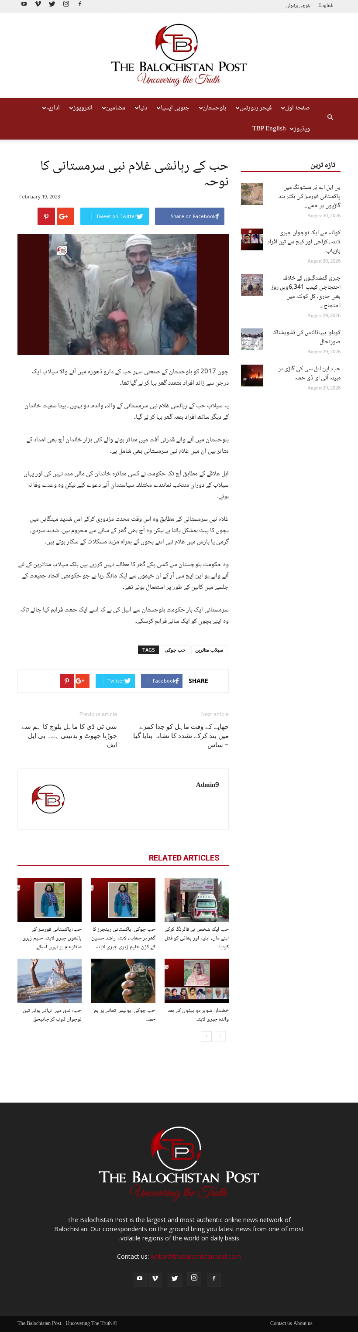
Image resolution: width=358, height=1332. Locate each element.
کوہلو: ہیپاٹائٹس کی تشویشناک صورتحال (306, 337)
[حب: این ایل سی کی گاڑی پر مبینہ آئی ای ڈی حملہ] (252, 375)
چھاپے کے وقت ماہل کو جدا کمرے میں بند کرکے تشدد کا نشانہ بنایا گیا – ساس (181, 736)
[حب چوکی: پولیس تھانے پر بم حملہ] (123, 981)
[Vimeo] (38, 6)
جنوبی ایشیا (175, 108)
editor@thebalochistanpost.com (196, 1256)
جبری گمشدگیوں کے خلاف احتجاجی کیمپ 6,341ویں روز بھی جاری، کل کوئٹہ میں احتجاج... (306, 292)
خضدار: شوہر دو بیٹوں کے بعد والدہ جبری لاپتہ (198, 1015)
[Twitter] (52, 6)
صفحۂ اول (297, 108)
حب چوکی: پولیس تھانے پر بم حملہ (124, 1015)
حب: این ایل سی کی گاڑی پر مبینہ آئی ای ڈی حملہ (310, 373)
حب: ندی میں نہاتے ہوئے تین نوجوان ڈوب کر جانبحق (52, 1015)
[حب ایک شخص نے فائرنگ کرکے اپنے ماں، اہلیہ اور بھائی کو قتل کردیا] (197, 900)
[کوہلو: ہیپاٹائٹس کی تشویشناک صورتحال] (252, 339)
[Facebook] (79, 6)
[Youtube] (24, 6)
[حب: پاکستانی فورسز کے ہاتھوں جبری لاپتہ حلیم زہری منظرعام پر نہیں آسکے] (49, 900)
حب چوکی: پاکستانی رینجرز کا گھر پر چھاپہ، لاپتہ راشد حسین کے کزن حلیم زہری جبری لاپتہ (123, 938)
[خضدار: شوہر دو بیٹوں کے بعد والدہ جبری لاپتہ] (197, 981)
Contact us (281, 1324)
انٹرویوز (83, 108)
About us (303, 1324)
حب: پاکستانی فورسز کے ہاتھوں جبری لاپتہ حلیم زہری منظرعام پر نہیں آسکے (52, 938)
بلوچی (304, 6)
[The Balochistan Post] (179, 55)
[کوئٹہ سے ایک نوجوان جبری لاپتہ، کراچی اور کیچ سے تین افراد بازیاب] (252, 239)
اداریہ (53, 108)
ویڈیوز (302, 129)
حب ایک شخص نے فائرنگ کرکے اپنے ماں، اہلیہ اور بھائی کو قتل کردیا (197, 938)
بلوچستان (214, 108)
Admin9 (207, 785)
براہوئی (292, 6)
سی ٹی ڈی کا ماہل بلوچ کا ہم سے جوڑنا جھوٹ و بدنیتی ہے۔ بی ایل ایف (69, 736)
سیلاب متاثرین (209, 649)
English (326, 6)
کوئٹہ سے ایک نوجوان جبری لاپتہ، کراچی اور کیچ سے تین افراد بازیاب (304, 242)
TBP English (269, 129)
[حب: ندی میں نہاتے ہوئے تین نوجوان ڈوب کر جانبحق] (49, 981)
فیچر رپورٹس (256, 108)
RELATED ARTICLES (184, 857)
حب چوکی (175, 649)
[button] (330, 118)
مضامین (115, 108)
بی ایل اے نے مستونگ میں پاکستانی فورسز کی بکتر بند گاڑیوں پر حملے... (310, 196)
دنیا (143, 108)
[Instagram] (65, 6)
